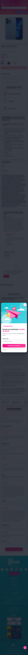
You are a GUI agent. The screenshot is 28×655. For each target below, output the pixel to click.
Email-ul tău (5, 338)
